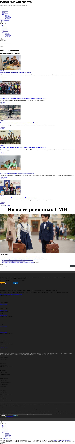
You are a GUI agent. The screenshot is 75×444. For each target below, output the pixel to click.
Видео (3, 12)
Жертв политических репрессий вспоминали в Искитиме (13, 261)
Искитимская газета (7, 438)
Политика (7, 15)
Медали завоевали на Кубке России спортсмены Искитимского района (18, 197)
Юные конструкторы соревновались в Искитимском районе (15, 72)
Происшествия (5, 11)
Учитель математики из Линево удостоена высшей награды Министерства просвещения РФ (20, 257)
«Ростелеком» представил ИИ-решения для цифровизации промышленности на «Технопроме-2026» (22, 259)
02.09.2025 (2, 103)
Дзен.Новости (5, 13)
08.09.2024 (2, 153)
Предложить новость (5, 20)
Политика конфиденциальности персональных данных (11, 294)
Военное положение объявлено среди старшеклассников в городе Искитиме (19, 122)
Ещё (3, 14)
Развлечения (7, 18)
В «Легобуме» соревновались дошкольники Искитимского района (17, 173)
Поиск (1, 264)
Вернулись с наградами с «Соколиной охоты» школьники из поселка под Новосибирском (23, 147)
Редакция (3, 102)
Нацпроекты (7, 16)
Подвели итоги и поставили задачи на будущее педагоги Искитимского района (18, 262)
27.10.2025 (2, 78)
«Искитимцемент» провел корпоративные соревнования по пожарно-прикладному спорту (23, 98)
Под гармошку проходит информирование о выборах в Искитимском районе (17, 260)
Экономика (4, 10)
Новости (4, 7)
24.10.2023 (2, 203)
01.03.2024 (2, 178)
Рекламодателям (8, 17)
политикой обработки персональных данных (62, 440)
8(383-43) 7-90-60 (3, 304)
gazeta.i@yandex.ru (3, 326)
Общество (4, 8)
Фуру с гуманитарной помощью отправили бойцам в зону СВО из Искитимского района (20, 256)
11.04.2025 (2, 128)
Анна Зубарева (4, 77)
